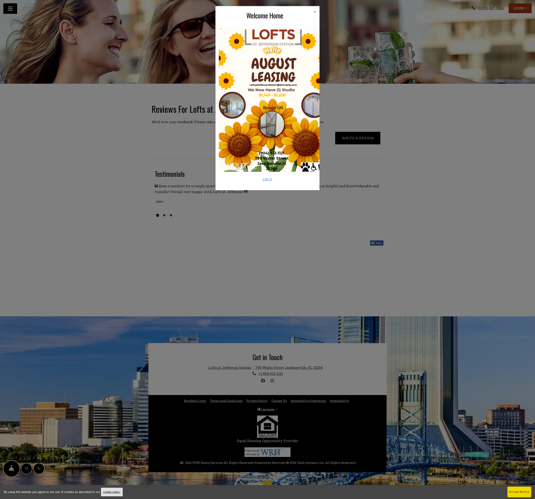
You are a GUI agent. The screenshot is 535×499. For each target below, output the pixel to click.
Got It (267, 179)
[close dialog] (315, 12)
